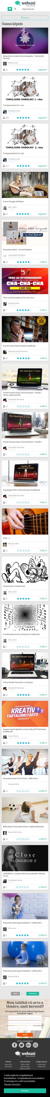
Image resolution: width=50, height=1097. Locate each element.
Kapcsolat (8, 1064)
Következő (33, 993)
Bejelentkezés (28, 9)
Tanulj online (41, 1064)
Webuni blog (25, 1066)
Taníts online (25, 1064)
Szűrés (26, 18)
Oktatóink (8, 1066)
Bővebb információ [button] (12, 1084)
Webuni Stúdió (25, 1069)
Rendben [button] (25, 1091)
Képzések (41, 1066)
